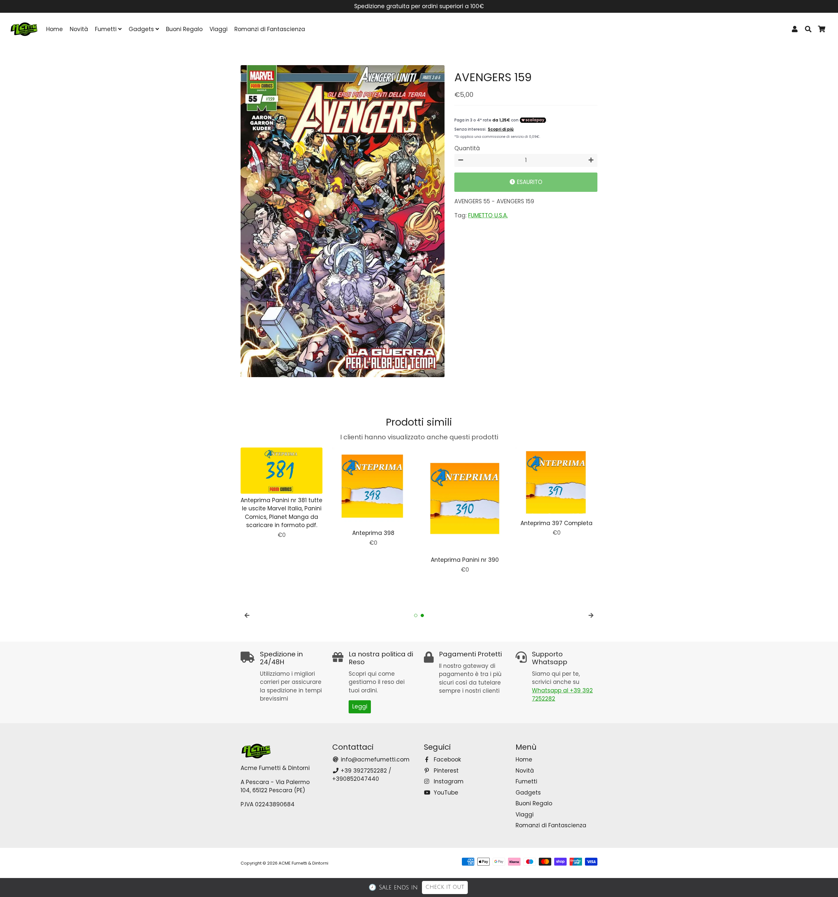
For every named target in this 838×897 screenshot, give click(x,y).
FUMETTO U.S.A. (488, 215)
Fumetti (106, 29)
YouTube (445, 792)
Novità (79, 29)
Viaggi (219, 29)
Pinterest (445, 771)
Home (54, 29)
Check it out (445, 887)
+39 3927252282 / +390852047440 (361, 775)
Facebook (446, 759)
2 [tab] (422, 615)
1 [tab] (415, 615)
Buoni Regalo (184, 29)
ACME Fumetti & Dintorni (303, 863)
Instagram (448, 781)
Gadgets (142, 29)
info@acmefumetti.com (374, 759)
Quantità (467, 148)
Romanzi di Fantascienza (269, 29)
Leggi (359, 706)
